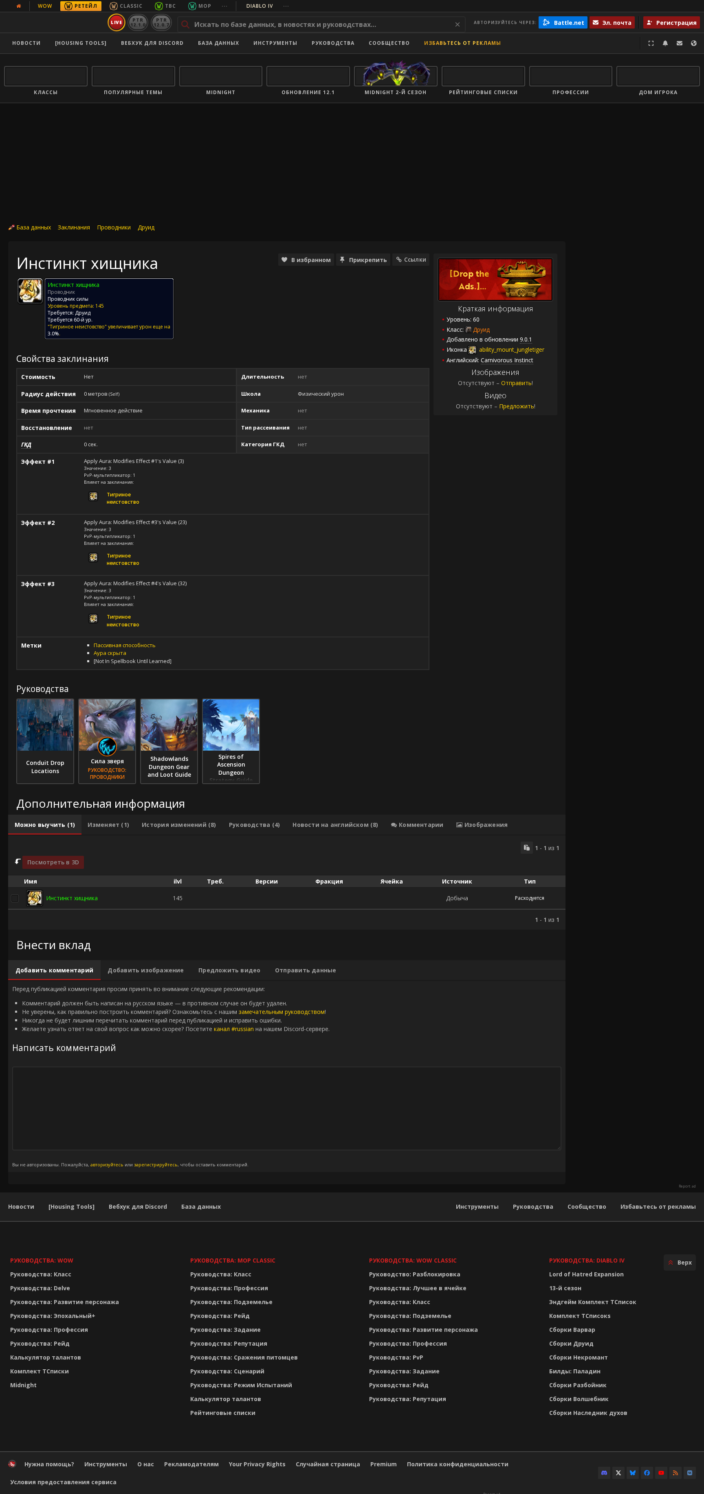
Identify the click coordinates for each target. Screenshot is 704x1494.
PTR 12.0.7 (161, 22)
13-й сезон (565, 1288)
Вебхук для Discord (152, 43)
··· (225, 5)
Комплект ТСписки (39, 1371)
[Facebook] (647, 1473)
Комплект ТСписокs (580, 1316)
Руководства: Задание (225, 1329)
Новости (26, 43)
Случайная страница (328, 1464)
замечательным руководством (282, 1012)
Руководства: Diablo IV (587, 1260)
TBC (170, 5)
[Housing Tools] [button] (81, 43)
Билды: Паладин (575, 1371)
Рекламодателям (191, 1464)
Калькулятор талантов (45, 1357)
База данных (218, 43)
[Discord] (604, 1473)
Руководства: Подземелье (231, 1302)
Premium (383, 1464)
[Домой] (54, 22)
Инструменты (477, 1206)
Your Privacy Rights (257, 1464)
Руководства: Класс (40, 1274)
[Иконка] (30, 291)
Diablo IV (268, 5)
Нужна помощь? (49, 1464)
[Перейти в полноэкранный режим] (651, 43)
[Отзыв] (679, 43)
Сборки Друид (571, 1343)
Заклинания (74, 227)
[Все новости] (18, 6)
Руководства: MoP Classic (232, 1260)
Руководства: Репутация (228, 1343)
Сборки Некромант (578, 1357)
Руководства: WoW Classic (413, 1260)
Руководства (333, 43)
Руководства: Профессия (49, 1329)
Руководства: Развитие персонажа (64, 1302)
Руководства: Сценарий (227, 1371)
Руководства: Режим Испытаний (241, 1385)
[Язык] (694, 43)
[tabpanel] (286, 882)
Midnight (23, 1385)
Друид (146, 227)
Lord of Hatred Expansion (586, 1274)
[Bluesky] (633, 1473)
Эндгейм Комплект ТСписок (592, 1302)
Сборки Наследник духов (588, 1413)
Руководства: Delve (40, 1288)
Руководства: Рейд (40, 1343)
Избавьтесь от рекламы (462, 43)
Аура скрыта (110, 653)
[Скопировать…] (527, 848)
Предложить (516, 406)
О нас (145, 1464)
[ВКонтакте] (690, 1473)
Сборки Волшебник (579, 1399)
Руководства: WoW (41, 1260)
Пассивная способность (125, 645)
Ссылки (415, 259)
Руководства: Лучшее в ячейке (417, 1288)
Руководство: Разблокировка (414, 1274)
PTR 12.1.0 (137, 22)
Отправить (516, 383)
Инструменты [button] (275, 43)
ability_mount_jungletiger (510, 349)
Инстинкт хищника (72, 898)
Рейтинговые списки (222, 1413)
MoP (204, 5)
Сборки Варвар (572, 1329)
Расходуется (529, 898)
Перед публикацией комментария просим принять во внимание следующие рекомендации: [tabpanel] (171, 1076)
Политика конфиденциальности (457, 1464)
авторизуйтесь (106, 1164)
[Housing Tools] (71, 1206)
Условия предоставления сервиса (63, 1482)
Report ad (687, 1186)
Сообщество (389, 43)
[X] (618, 1473)
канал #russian (234, 1029)
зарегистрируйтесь (156, 1164)
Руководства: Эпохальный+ (52, 1316)
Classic (131, 5)
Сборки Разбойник (578, 1385)
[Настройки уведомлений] (665, 43)
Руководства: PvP (396, 1357)
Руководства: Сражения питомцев (244, 1357)
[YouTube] (661, 1473)
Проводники (114, 227)
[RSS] (675, 1473)
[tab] (44, 825)
